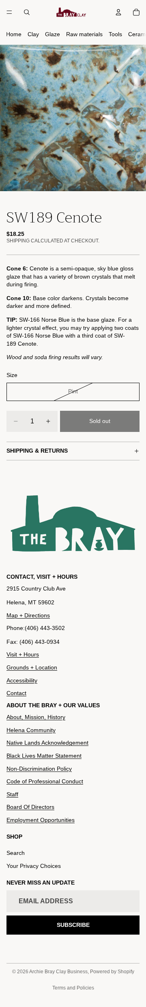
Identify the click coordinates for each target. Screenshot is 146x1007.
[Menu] (9, 12)
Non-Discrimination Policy (39, 768)
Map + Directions (28, 615)
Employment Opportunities (40, 820)
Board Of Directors (30, 807)
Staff (12, 794)
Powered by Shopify (112, 971)
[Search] (27, 12)
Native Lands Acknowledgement (47, 742)
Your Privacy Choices (33, 866)
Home (13, 34)
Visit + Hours (22, 654)
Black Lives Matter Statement (44, 755)
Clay (33, 34)
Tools (115, 34)
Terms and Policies (73, 988)
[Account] (118, 12)
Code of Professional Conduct (44, 781)
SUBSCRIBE (73, 925)
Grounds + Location (31, 667)
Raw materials (84, 34)
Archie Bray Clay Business (58, 971)
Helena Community (31, 730)
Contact (16, 693)
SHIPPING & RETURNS (37, 450)
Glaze (52, 34)
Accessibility (21, 680)
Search (15, 853)
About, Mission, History (35, 717)
